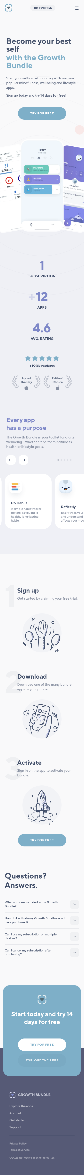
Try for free (42, 113)
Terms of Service (19, 1150)
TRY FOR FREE (43, 7)
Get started (17, 1120)
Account (15, 1113)
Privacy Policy (18, 1143)
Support (15, 1127)
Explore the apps (42, 1060)
